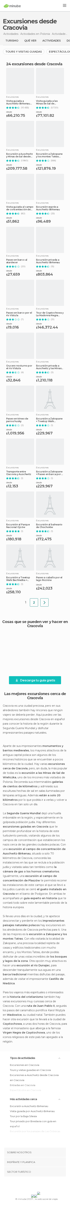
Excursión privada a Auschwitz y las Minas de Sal (49, 367)
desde (9, 111)
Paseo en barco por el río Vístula (19, 314)
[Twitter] (34, 1185)
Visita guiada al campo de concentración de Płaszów (20, 208)
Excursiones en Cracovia (24, 1064)
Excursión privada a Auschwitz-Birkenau (48, 261)
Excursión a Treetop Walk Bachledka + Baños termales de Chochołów (18, 578)
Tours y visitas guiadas (23, 51)
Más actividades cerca (23, 1099)
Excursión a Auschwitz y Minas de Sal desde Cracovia (19, 155)
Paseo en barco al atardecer (16, 261)
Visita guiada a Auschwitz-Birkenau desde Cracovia (18, 102)
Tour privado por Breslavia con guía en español (33, 1124)
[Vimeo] (39, 1185)
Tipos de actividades (22, 1058)
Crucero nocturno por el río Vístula (19, 367)
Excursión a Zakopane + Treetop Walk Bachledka (49, 420)
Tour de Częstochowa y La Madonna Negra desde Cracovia (50, 314)
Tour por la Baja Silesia (23, 1116)
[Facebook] (29, 1185)
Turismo (11, 40)
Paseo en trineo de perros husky (17, 420)
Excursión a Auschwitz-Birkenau (29, 1106)
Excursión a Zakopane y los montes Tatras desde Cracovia (49, 155)
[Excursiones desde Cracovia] (44, 602)
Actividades (51, 40)
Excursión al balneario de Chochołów (49, 526)
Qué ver (30, 40)
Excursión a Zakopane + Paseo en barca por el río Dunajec (49, 473)
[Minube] (12, 5)
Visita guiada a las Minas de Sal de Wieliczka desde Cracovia (47, 102)
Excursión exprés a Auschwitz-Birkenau (48, 208)
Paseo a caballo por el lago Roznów (49, 578)
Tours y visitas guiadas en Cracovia (30, 1069)
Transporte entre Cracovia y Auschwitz (18, 473)
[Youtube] (43, 1185)
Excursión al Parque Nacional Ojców (18, 526)
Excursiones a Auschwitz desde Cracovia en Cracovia (34, 1078)
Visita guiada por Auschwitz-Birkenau (32, 1111)
